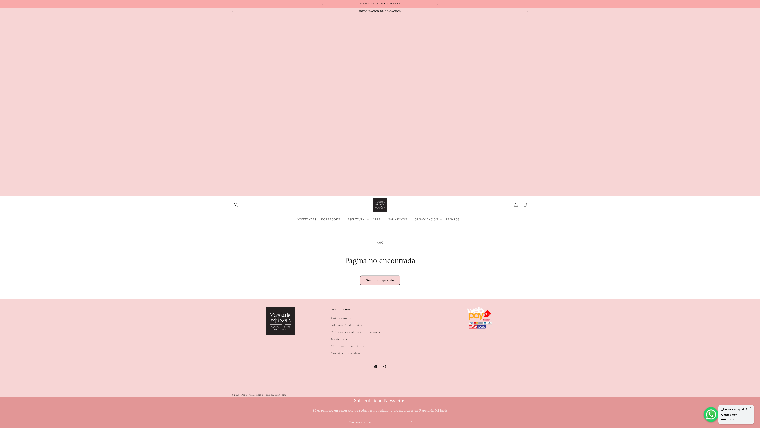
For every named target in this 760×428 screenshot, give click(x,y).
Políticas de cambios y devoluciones (355, 332)
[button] (236, 204)
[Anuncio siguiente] (438, 4)
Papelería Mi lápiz (251, 395)
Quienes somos (341, 318)
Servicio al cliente (343, 339)
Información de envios (346, 325)
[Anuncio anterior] (322, 4)
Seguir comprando (380, 280)
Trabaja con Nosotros (346, 352)
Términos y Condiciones (348, 346)
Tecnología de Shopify (274, 395)
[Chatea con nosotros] (711, 414)
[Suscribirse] (411, 422)
